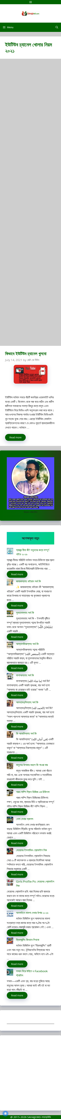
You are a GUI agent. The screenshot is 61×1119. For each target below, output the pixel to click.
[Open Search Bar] (57, 27)
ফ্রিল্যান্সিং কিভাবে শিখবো (27, 940)
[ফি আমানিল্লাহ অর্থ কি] (10, 735)
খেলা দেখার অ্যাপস (24, 819)
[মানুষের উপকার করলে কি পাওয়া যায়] (10, 766)
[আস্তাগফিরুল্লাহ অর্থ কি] (10, 645)
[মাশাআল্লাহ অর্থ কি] (10, 677)
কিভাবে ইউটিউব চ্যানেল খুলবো (25, 353)
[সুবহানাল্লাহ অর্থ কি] (10, 614)
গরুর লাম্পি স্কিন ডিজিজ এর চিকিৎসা (32, 792)
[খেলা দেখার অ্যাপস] (10, 820)
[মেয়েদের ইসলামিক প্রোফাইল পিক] (10, 852)
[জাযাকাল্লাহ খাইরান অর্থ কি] (10, 583)
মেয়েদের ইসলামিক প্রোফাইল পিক (31, 850)
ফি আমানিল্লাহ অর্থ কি (26, 733)
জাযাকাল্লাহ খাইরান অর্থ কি (28, 581)
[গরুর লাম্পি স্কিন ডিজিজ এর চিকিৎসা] (10, 793)
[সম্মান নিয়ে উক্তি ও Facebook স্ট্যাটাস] (10, 973)
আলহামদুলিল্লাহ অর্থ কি (27, 702)
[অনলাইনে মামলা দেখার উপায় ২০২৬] (10, 914)
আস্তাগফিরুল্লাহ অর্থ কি (27, 644)
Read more (15, 437)
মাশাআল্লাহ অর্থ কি (25, 675)
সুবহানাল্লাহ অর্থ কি (25, 613)
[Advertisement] (30, 203)
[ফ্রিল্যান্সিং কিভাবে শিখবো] (10, 941)
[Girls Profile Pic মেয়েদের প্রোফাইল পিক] (10, 883)
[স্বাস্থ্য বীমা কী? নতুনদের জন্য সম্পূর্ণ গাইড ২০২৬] (10, 551)
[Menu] (30, 2)
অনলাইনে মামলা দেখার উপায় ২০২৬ (32, 913)
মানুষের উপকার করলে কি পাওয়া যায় (32, 765)
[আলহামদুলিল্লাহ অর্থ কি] (10, 704)
